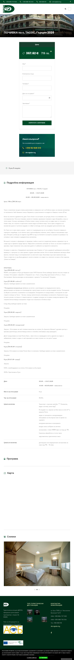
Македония (44, 619)
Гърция (30, 619)
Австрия (30, 612)
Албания (37, 612)
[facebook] (70, 2)
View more (37, 655)
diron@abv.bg (55, 626)
